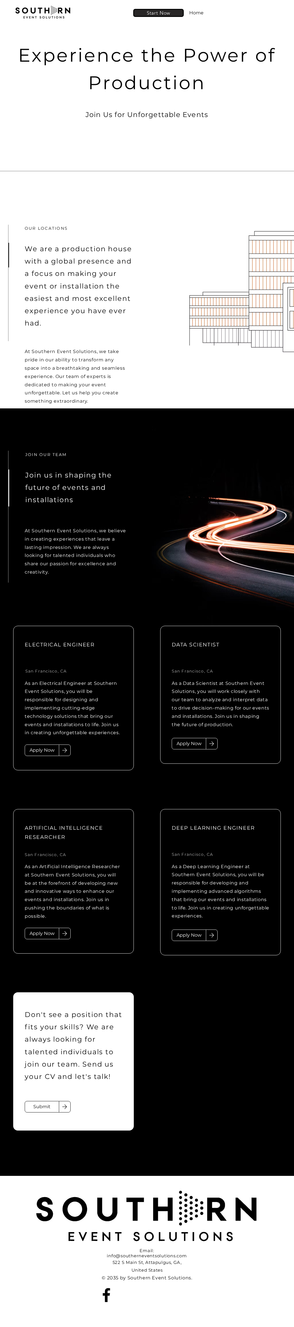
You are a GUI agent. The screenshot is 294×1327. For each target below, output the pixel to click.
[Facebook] (106, 1295)
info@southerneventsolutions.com (147, 1255)
